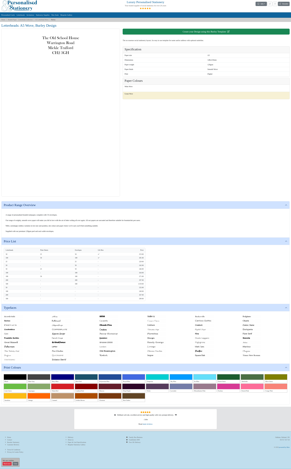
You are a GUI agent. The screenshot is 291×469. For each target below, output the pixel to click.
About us (70, 440)
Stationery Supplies (43, 15)
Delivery (70, 437)
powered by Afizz (284, 447)
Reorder (284, 4)
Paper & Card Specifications (77, 442)
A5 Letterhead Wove (42, 20)
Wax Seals (55, 15)
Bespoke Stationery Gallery (76, 445)
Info (261, 4)
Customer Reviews (13, 445)
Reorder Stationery (13, 442)
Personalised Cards (8, 15)
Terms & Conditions (13, 450)
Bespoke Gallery (66, 15)
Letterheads (21, 15)
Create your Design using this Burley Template (205, 31)
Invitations (30, 15)
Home (3, 20)
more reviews (147, 424)
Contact (9, 440)
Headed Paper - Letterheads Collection (20, 20)
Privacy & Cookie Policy (15, 452)
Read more (7, 464)
